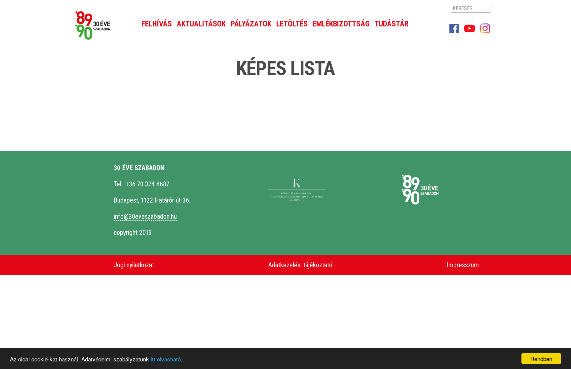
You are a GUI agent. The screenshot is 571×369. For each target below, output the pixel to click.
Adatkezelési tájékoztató (300, 265)
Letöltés (292, 23)
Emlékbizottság (341, 23)
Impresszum (463, 265)
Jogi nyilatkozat (134, 265)
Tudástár (391, 23)
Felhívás (156, 23)
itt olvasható (166, 359)
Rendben (541, 358)
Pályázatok (251, 23)
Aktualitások (201, 23)
